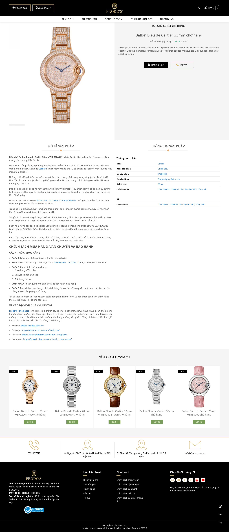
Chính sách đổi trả (125, 493)
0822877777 (45, 7)
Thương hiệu (89, 19)
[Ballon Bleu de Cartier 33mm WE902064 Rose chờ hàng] (30, 386)
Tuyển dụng (167, 19)
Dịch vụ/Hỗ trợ (90, 479)
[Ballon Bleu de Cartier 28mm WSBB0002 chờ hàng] (199, 386)
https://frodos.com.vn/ (32, 325)
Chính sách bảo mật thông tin (129, 499)
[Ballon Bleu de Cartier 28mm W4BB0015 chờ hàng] (72, 386)
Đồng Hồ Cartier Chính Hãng (168, 25)
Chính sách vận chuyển (127, 484)
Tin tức (86, 497)
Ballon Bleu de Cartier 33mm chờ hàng (156, 412)
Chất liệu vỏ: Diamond (168, 204)
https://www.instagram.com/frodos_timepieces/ (47, 339)
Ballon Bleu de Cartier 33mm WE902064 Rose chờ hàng (30, 412)
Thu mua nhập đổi (141, 19)
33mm (160, 184)
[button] (222, 396)
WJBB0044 (162, 174)
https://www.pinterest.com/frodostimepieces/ (45, 334)
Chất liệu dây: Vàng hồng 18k (193, 189)
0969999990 (21, 7)
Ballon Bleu (163, 169)
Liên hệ (87, 493)
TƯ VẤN (184, 64)
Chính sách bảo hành (127, 488)
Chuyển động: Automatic (169, 179)
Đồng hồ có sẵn (114, 19)
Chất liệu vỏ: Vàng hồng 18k (191, 204)
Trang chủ (68, 19)
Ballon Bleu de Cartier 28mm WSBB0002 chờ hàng (199, 412)
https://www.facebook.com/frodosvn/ (40, 330)
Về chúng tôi (89, 484)
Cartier (42, 168)
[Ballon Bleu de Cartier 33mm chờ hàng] (156, 386)
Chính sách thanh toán (127, 479)
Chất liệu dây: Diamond (168, 189)
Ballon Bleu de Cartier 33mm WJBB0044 (56, 200)
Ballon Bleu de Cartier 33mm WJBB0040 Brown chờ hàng (114, 412)
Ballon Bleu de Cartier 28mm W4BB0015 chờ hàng (72, 412)
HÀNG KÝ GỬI (157, 65)
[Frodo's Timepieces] (114, 8)
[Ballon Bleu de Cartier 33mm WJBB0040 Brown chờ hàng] (114, 386)
